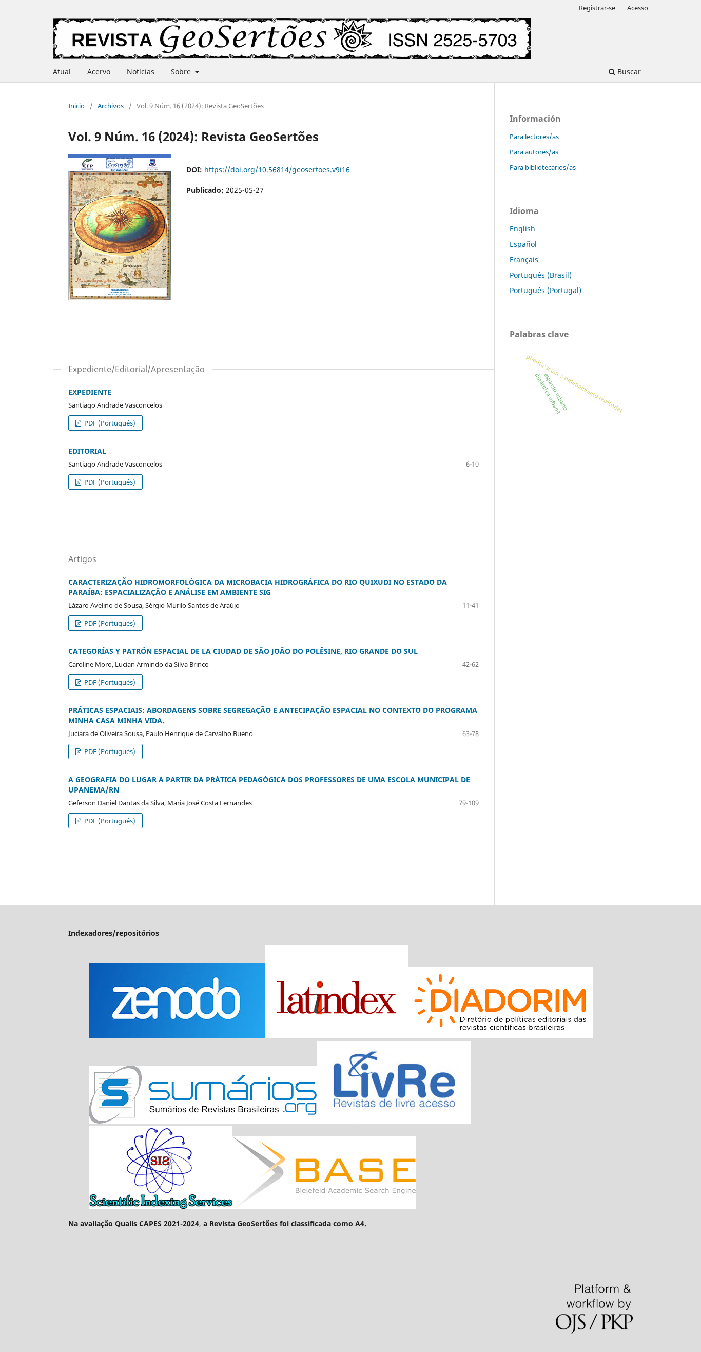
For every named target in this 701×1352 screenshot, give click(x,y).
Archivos (111, 105)
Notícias (140, 71)
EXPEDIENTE (89, 392)
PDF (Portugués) (109, 423)
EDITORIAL (87, 451)
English (522, 229)
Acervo (98, 71)
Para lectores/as (534, 136)
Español (523, 244)
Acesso (637, 7)
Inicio (76, 105)
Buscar (628, 71)
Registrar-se (597, 7)
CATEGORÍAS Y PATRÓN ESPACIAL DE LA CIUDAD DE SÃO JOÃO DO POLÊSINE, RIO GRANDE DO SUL (243, 651)
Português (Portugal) (545, 290)
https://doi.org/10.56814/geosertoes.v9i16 (277, 170)
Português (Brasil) (541, 275)
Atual (62, 71)
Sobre (182, 71)
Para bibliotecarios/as (543, 167)
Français (524, 259)
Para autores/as (534, 152)
